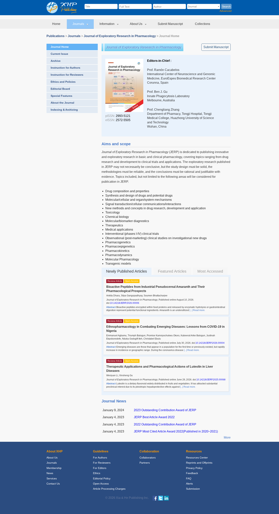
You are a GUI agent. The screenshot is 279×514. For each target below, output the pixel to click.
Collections (203, 23)
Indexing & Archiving (64, 109)
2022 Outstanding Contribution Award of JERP (165, 424)
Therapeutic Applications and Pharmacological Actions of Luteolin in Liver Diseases (159, 368)
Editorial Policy (101, 478)
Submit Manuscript (171, 23)
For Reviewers (101, 462)
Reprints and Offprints (199, 462)
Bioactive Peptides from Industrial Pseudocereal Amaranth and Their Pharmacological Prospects (155, 289)
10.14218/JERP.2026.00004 (210, 343)
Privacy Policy (194, 468)
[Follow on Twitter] (160, 498)
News (49, 473)
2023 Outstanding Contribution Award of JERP (165, 410)
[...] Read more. (197, 310)
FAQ (188, 478)
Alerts (189, 483)
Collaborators (148, 457)
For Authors (100, 457)
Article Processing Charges (109, 488)
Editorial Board (60, 88)
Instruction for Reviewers (67, 74)
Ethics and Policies (63, 81)
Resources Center (197, 457)
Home (56, 23)
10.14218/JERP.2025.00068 (210, 379)
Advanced (226, 10)
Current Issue (59, 53)
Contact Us (53, 483)
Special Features (61, 95)
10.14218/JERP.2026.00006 (124, 303)
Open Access (101, 483)
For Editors (99, 468)
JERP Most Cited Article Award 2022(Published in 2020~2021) (176, 431)
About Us (136, 23)
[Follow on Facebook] (155, 498)
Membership (53, 468)
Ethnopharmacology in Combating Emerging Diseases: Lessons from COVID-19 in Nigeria (165, 328)
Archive (56, 60)
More (227, 437)
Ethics (96, 473)
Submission (193, 488)
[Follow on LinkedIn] (166, 498)
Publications (55, 36)
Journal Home (60, 46)
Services (51, 478)
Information (107, 23)
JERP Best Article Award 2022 (154, 417)
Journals (79, 23)
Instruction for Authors (65, 67)
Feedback (192, 473)
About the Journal (62, 102)
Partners (145, 462)
